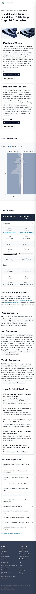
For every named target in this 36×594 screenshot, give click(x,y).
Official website (8, 78)
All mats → (22, 559)
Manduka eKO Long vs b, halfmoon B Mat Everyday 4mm (18, 528)
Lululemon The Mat (24, 556)
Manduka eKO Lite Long (11, 302)
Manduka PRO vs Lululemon (9, 565)
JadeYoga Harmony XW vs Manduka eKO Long (18, 522)
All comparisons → (6, 579)
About (21, 565)
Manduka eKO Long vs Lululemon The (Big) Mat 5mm (18, 465)
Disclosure (22, 570)
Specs (5, 265)
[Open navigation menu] (33, 3)
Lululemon (4, 554)
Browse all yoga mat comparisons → (11, 533)
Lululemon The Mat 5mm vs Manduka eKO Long (18, 495)
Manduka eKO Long (9, 216)
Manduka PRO (23, 549)
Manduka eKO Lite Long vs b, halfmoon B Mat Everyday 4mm (18, 500)
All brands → (4, 559)
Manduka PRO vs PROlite (8, 576)
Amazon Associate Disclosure (8, 589)
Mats (2, 10)
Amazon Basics (5, 556)
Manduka (4, 549)
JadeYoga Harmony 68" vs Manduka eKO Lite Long (18, 489)
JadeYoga (4, 551)
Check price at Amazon (10, 74)
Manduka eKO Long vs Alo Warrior (18, 506)
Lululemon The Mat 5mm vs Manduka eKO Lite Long (18, 512)
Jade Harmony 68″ (24, 554)
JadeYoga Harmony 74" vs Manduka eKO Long (18, 517)
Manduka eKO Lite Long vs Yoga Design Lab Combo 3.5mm (18, 471)
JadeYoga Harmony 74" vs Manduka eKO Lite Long (18, 478)
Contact (21, 568)
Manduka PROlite (23, 551)
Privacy (21, 573)
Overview (6, 224)
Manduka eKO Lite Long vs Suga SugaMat (18, 484)
